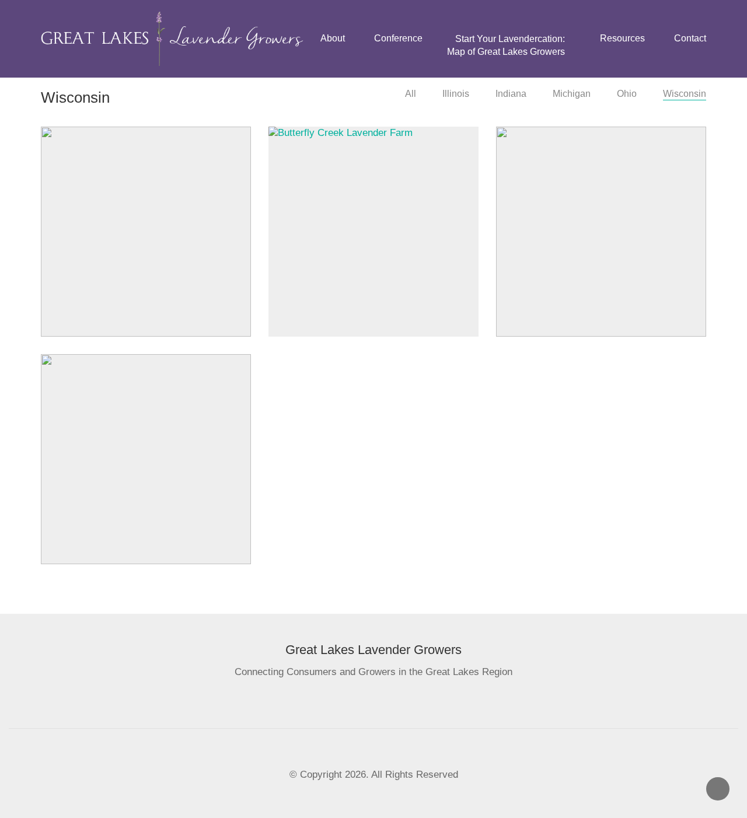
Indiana (510, 94)
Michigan (572, 94)
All (410, 94)
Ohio (627, 94)
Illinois (455, 94)
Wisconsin (684, 94)
